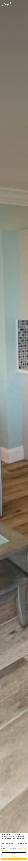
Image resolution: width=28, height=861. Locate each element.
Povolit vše (14, 858)
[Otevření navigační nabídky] (25, 3)
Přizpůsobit (14, 853)
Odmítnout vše (14, 856)
